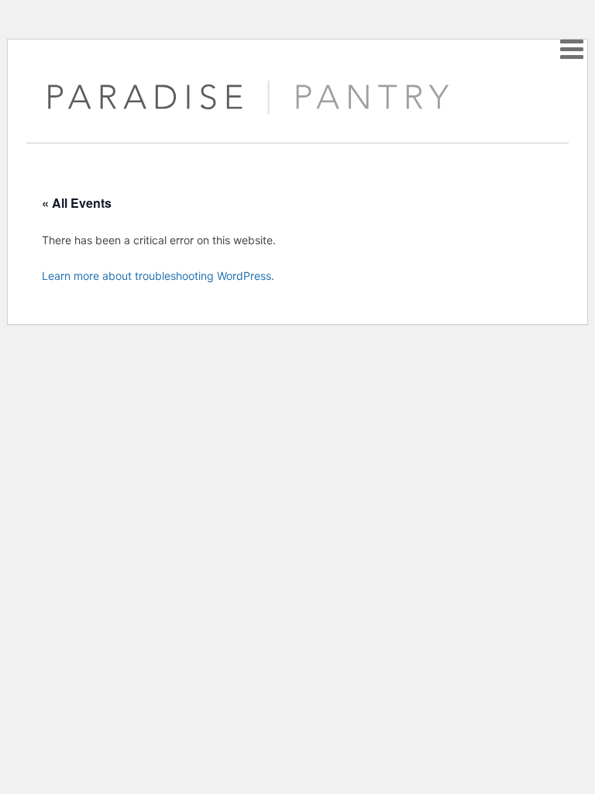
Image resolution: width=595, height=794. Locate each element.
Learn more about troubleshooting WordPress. (158, 275)
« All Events (77, 203)
